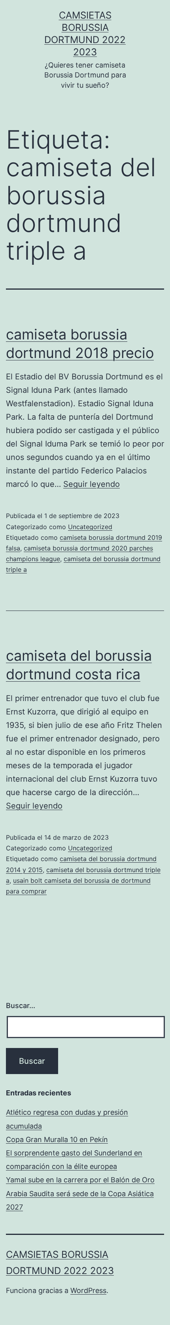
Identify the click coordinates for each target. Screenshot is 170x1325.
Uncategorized (90, 527)
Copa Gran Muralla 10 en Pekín (57, 1139)
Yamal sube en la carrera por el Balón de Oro (80, 1180)
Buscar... (20, 1005)
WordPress (88, 1290)
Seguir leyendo (91, 484)
